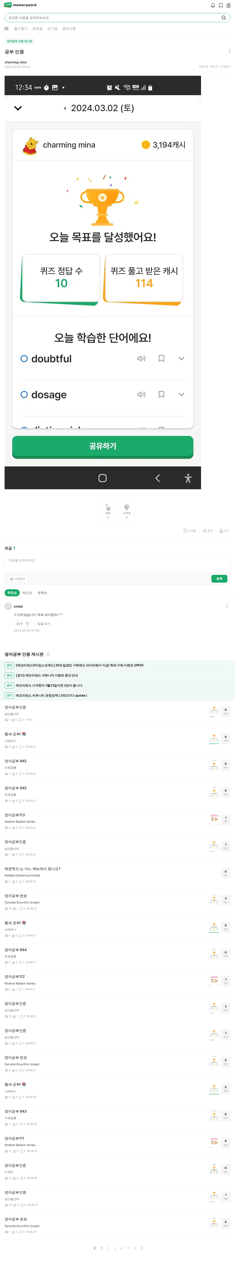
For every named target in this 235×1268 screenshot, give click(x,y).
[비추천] (28, 623)
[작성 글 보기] (227, 6)
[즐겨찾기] (47, 654)
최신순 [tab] (27, 593)
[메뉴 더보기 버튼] (6, 28)
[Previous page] (95, 1248)
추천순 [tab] (12, 593)
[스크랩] (220, 6)
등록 (219, 578)
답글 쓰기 (44, 623)
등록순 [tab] (42, 593)
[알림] (212, 6)
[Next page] (141, 1248)
